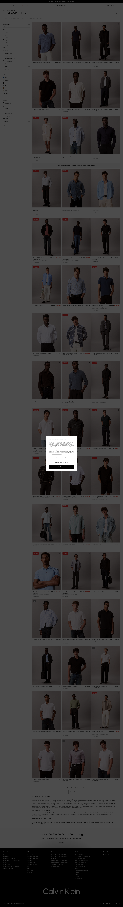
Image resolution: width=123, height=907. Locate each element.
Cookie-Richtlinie (70, 452)
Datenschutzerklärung (57, 454)
